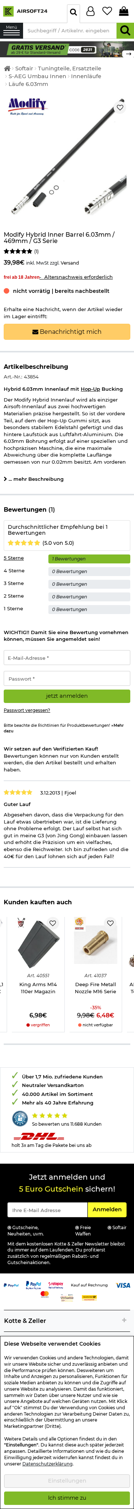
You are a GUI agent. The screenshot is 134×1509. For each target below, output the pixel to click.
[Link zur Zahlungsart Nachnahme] (89, 1297)
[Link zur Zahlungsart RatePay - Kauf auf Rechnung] (55, 1285)
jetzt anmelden (67, 696)
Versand (70, 263)
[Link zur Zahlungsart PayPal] (11, 1285)
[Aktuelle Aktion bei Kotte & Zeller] (67, 49)
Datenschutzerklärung (47, 1464)
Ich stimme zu (67, 1497)
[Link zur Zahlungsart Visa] (122, 1285)
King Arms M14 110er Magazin (38, 987)
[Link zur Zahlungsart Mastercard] (44, 1294)
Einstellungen (67, 1480)
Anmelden (109, 1209)
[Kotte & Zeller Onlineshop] (31, 11)
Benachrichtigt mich (70, 331)
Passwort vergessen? (27, 710)
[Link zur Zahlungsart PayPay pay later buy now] (33, 1285)
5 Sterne (14, 558)
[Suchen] (125, 31)
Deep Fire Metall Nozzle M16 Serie (95, 987)
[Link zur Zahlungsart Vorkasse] (67, 1297)
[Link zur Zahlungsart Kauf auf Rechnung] (89, 1285)
